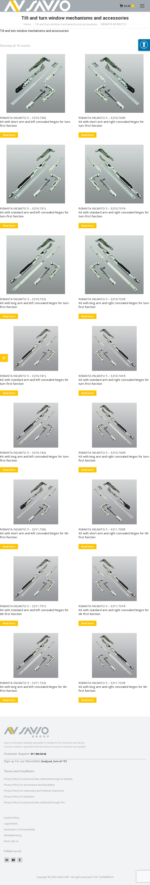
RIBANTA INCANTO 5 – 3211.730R (102, 529)
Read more (9, 135)
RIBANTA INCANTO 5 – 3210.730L (23, 118)
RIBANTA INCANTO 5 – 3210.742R (102, 452)
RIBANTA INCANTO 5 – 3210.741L (23, 376)
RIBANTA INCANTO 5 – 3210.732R (102, 299)
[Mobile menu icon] (142, 6)
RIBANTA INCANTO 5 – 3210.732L (23, 299)
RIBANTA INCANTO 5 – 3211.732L (23, 683)
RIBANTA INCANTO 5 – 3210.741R (102, 376)
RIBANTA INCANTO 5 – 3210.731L (23, 208)
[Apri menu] (144, 45)
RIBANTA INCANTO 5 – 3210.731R (102, 208)
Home (27, 24)
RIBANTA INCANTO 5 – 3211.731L (23, 606)
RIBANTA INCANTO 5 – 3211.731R (102, 606)
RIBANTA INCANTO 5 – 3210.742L (23, 452)
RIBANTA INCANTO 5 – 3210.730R (102, 118)
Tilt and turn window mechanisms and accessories (66, 24)
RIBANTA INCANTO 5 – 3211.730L (23, 529)
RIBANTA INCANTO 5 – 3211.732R (102, 683)
